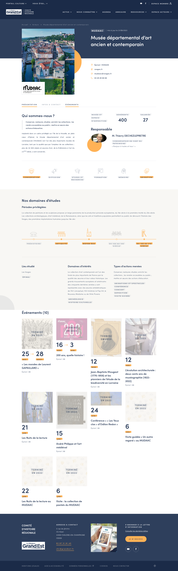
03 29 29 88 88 (100, 78)
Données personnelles (80, 566)
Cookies (104, 566)
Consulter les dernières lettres (136, 531)
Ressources (137, 12)
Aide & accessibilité (54, 566)
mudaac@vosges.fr (103, 73)
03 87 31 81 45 (63, 543)
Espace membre (160, 3)
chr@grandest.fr (65, 549)
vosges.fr (98, 69)
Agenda (106, 12)
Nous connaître (86, 12)
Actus (66, 12)
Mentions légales (30, 566)
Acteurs (35, 24)
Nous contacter (121, 566)
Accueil (25, 24)
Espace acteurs (161, 12)
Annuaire (121, 12)
